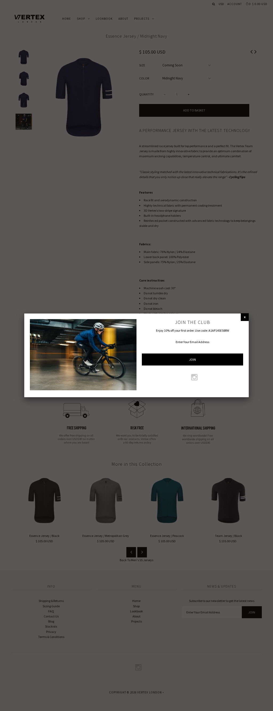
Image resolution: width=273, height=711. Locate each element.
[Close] (245, 316)
